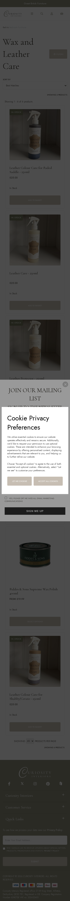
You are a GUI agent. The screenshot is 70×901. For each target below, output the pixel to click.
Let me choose (19, 481)
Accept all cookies (48, 481)
